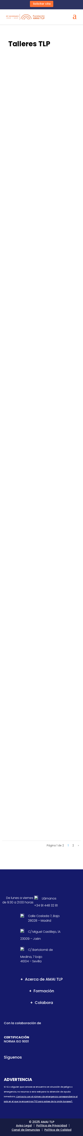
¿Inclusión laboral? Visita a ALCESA (35, 678)
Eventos (48, 125)
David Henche (20, 336)
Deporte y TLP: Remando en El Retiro (35, 332)
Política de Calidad (57, 1129)
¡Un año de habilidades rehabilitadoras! (39, 737)
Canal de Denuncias (26, 1129)
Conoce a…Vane (19, 619)
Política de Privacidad (51, 1125)
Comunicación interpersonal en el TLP (37, 437)
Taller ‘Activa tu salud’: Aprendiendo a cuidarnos (37, 227)
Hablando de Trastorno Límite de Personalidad (33, 791)
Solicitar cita (42, 4)
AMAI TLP (17, 125)
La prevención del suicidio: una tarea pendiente (36, 119)
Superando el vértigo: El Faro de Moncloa (39, 560)
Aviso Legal (24, 1125)
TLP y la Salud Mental (56, 232)
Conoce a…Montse (21, 500)
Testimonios (58, 336)
